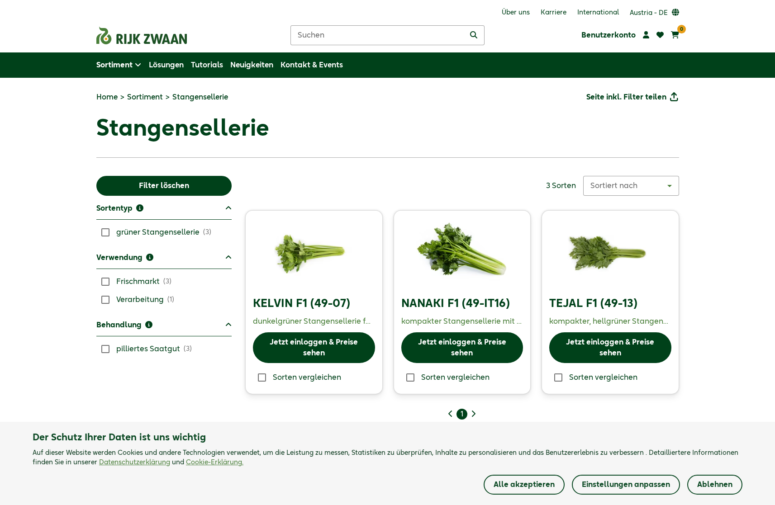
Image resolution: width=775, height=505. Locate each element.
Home (107, 97)
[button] (164, 211)
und (171, 462)
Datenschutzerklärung (134, 462)
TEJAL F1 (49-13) (593, 303)
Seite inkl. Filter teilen (626, 97)
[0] (675, 35)
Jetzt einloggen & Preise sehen (314, 348)
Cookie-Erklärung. (214, 462)
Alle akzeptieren (524, 484)
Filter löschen (164, 185)
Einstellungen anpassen (626, 484)
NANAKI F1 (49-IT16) (455, 303)
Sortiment (145, 97)
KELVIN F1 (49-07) (301, 303)
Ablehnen (714, 484)
